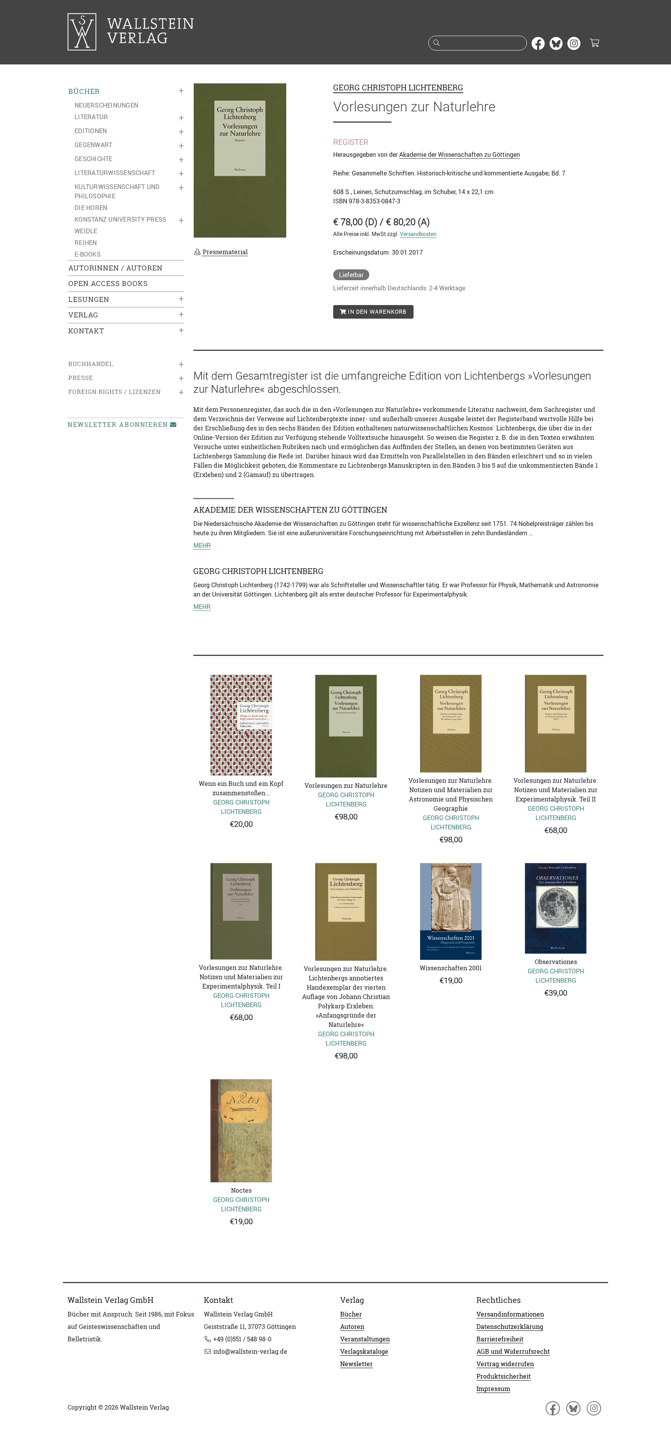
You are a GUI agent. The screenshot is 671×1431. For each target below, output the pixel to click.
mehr (202, 545)
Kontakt (86, 331)
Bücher (84, 91)
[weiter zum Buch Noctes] (241, 1131)
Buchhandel (90, 364)
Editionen (91, 131)
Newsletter (356, 1364)
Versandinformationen (510, 1314)
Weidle (86, 231)
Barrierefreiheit (499, 1339)
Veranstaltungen (365, 1339)
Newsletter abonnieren (118, 424)
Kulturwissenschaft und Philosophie (117, 191)
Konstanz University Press (120, 219)
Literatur (91, 117)
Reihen (86, 242)
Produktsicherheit (503, 1376)
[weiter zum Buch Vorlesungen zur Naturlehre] (346, 726)
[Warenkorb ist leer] (594, 43)
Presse (80, 378)
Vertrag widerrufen (505, 1364)
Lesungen (89, 299)
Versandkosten (418, 234)
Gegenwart (93, 144)
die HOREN (91, 207)
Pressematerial (224, 252)
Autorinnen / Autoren (115, 268)
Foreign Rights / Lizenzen (114, 392)
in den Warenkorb (376, 312)
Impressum (493, 1388)
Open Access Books (108, 283)
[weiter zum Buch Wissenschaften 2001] (451, 911)
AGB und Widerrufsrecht (513, 1351)
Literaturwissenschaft (115, 172)
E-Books (88, 254)
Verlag (83, 315)
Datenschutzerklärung (509, 1326)
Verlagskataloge (364, 1351)
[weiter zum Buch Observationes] (555, 908)
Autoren (352, 1326)
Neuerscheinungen (106, 105)
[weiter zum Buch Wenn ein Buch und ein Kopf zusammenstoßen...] (241, 725)
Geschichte (94, 158)
